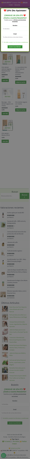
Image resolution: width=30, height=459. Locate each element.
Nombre (15, 25)
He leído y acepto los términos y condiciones (16, 42)
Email (15, 34)
